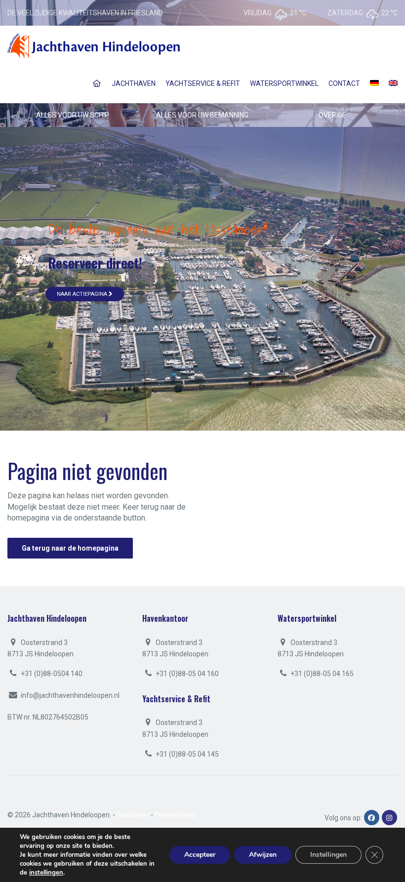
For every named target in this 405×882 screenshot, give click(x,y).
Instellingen (328, 854)
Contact (344, 83)
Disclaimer (133, 815)
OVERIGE (332, 115)
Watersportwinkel (284, 83)
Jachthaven (134, 83)
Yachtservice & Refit (202, 83)
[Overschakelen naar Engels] (393, 83)
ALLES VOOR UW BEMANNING (202, 115)
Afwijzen (263, 854)
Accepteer (199, 854)
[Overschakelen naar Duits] (374, 83)
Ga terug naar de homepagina (70, 548)
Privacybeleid (175, 815)
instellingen (46, 872)
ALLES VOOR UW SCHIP (72, 115)
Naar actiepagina (83, 294)
